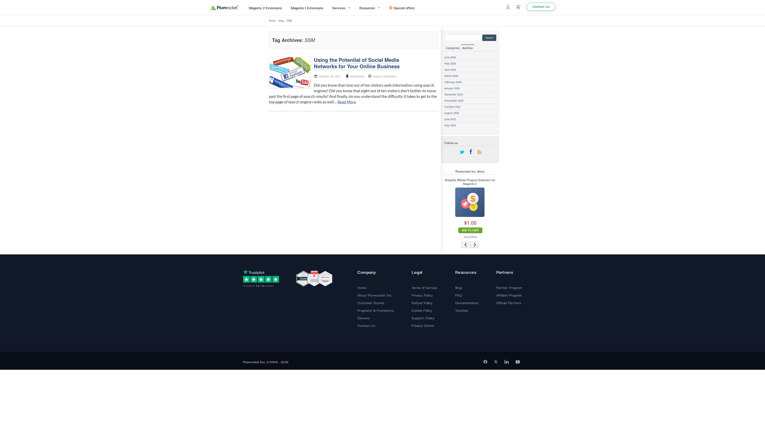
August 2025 (451, 113)
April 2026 (450, 69)
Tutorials (461, 310)
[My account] (508, 7)
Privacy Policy (422, 295)
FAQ (458, 295)
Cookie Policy (422, 310)
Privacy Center (423, 325)
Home (361, 287)
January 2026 (452, 88)
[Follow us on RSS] (479, 152)
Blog (458, 287)
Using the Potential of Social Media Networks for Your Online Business (357, 63)
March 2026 (451, 76)
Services (338, 7)
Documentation (467, 302)
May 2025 (450, 125)
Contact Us (366, 325)
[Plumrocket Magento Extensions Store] (224, 8)
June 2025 (450, 119)
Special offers (404, 7)
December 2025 (453, 94)
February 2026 (452, 82)
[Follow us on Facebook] (471, 152)
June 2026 (450, 57)
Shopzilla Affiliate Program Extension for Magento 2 (470, 182)
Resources (367, 7)
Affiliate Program (509, 295)
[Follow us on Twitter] (462, 152)
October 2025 (452, 107)
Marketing (357, 76)
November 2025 (453, 100)
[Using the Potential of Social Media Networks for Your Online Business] (290, 72)
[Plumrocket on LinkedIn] (506, 362)
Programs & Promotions (375, 310)
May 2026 (450, 63)
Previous (469, 244)
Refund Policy (422, 302)
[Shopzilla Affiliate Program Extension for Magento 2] (469, 202)
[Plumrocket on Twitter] (496, 362)
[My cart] (518, 7)
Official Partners (508, 302)
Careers (363, 317)
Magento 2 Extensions (265, 7)
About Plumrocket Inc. (374, 295)
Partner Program (509, 287)
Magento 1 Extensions (307, 7)
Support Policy (423, 317)
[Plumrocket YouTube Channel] (518, 362)
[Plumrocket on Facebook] (485, 362)
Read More (346, 102)
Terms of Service (424, 287)
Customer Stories (370, 302)
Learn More (470, 236)
